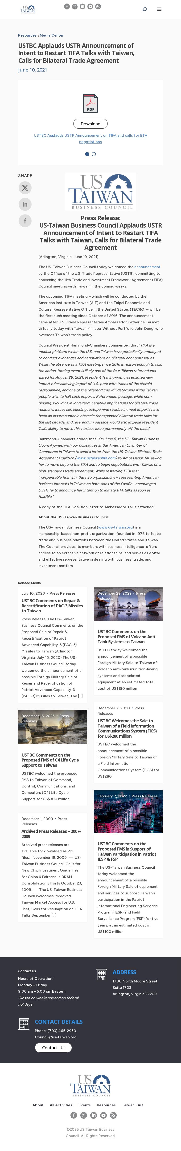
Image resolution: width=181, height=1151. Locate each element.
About (38, 1105)
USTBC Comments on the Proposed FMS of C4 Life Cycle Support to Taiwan (50, 760)
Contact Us (53, 1047)
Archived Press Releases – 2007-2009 (51, 833)
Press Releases (63, 593)
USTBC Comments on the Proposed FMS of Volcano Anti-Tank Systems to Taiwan (127, 636)
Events (84, 1105)
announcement (147, 267)
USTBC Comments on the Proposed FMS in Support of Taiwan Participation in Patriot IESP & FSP (127, 851)
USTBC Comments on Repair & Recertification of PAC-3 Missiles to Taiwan (52, 606)
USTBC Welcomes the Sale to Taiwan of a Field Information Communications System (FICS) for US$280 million (127, 728)
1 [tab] (87, 154)
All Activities (61, 1105)
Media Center (52, 35)
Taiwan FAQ (132, 1105)
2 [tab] (94, 154)
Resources (27, 35)
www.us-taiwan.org (115, 527)
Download (90, 124)
